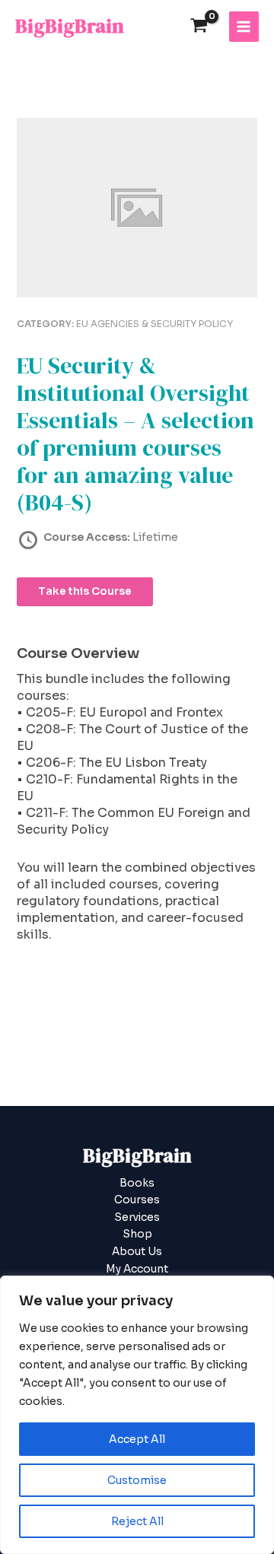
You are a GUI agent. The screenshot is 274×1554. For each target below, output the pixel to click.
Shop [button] (137, 1234)
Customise (137, 1480)
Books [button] (137, 1183)
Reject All (137, 1521)
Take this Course (85, 591)
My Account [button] (137, 1269)
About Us (137, 1251)
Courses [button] (137, 1199)
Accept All (137, 1439)
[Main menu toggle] (244, 26)
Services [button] (137, 1217)
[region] (137, 1415)
